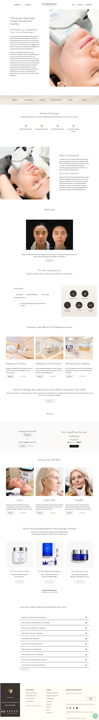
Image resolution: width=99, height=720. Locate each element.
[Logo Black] (49, 3)
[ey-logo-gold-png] (10, 689)
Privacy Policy (91, 704)
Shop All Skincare (49, 590)
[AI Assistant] (95, 716)
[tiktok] (74, 708)
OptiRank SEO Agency (82, 718)
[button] (54, 617)
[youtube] (77, 708)
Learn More (23, 376)
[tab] (19, 294)
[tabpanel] (33, 303)
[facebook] (67, 708)
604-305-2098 (10, 705)
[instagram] (70, 708)
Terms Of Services (86, 712)
